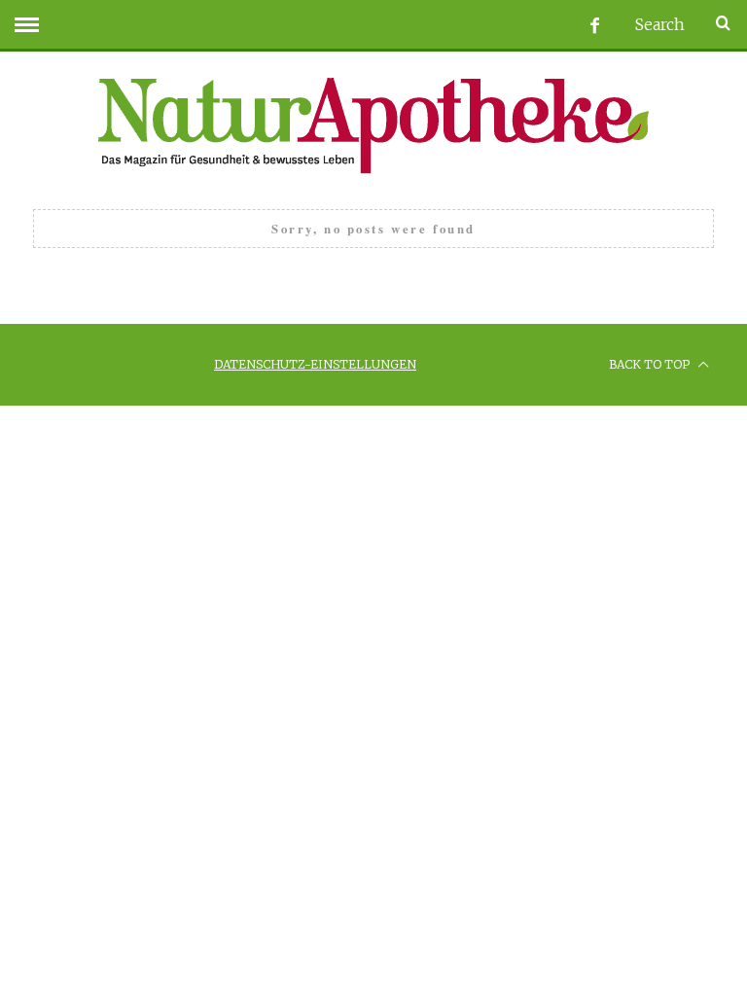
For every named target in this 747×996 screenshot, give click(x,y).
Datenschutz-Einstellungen (315, 364)
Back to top (651, 364)
